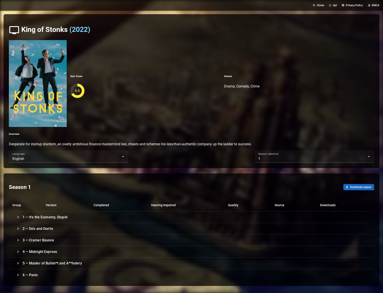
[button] (116, 156)
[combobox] (68, 156)
